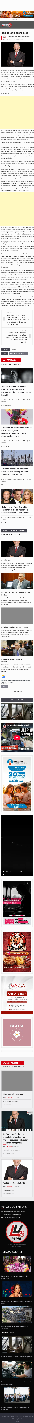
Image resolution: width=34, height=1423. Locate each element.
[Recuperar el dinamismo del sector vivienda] (17, 648)
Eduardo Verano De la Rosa (18, 353)
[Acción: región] (17, 549)
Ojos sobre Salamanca (13, 1094)
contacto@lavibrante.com (12, 1217)
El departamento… (6, 405)
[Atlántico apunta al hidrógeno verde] (17, 615)
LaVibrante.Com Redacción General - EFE (14, 400)
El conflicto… (5, 523)
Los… (2, 484)
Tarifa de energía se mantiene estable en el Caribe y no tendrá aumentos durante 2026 (15, 472)
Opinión (14, 349)
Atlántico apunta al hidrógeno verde (14, 627)
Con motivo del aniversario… (11, 1150)
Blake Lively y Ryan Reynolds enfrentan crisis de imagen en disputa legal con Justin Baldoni (15, 510)
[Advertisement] (17, 112)
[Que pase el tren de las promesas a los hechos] (17, 581)
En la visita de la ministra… (11, 1101)
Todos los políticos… (9, 1190)
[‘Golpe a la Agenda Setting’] (17, 1170)
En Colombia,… (5, 446)
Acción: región (6, 560)
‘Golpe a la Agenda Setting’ (15, 1183)
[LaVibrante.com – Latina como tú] (7, 25)
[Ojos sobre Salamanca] (17, 1081)
